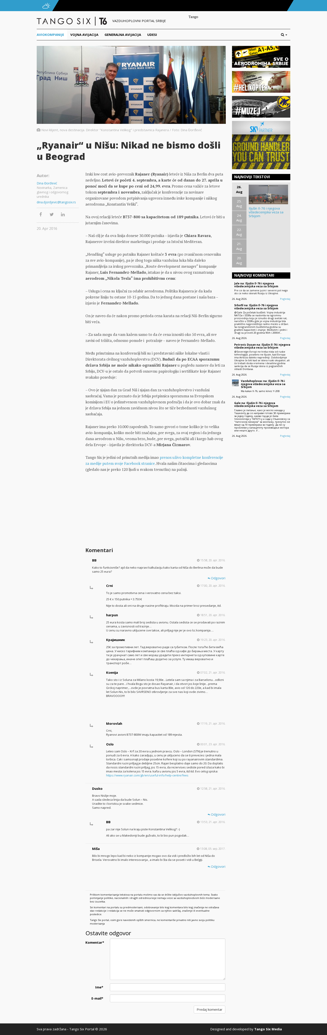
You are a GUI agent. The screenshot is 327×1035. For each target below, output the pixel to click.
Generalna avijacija (123, 34)
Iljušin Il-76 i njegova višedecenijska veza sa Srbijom (266, 212)
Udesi (152, 34)
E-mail (97, 998)
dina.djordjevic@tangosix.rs (56, 202)
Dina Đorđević (47, 183)
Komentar (94, 942)
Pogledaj (285, 298)
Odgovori (217, 578)
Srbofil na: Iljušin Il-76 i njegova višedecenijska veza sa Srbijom (256, 306)
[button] (285, 34)
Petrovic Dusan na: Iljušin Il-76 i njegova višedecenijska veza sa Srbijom (262, 346)
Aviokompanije (50, 34)
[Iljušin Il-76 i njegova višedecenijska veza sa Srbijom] (268, 194)
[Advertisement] (155, 510)
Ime (99, 987)
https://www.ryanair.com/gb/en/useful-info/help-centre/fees (147, 775)
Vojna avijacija (84, 34)
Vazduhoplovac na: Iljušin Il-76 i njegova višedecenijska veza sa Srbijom (263, 384)
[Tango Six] (72, 20)
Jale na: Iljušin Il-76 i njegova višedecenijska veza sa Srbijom (256, 285)
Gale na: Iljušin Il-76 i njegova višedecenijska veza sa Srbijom (256, 404)
